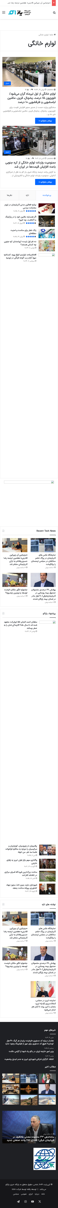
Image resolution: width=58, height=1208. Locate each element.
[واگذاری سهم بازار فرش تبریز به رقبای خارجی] (47, 864)
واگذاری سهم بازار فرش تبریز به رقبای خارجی (22, 862)
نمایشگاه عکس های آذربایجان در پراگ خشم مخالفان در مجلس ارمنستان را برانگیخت (43, 559)
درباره (37, 1194)
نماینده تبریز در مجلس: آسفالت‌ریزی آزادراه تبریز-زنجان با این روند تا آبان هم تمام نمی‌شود (44, 1005)
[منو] (3, 13)
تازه (27, 195)
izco (14, 1189)
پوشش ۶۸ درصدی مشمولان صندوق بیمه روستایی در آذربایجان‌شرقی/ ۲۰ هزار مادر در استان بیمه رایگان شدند (43, 594)
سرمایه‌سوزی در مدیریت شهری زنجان (34, 1140)
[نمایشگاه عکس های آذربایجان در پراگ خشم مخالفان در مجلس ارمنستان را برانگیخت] (43, 545)
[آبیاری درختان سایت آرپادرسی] (29, 1100)
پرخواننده (47, 195)
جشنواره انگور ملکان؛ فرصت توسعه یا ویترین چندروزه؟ (15, 591)
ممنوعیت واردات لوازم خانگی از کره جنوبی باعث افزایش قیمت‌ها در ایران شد (30, 164)
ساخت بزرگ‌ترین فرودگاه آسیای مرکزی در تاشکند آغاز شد (20, 874)
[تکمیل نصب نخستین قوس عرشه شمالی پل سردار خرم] (47, 1100)
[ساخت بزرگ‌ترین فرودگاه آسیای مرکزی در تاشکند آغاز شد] (47, 876)
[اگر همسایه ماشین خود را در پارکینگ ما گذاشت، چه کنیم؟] (47, 221)
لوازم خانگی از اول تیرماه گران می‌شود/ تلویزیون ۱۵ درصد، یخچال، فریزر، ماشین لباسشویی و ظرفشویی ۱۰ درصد (31, 98)
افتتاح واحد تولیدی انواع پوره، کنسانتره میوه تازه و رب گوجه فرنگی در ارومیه (20, 256)
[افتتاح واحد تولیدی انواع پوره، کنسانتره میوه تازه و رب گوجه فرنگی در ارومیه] (47, 364)
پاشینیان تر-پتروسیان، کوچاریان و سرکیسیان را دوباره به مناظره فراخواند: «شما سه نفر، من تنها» (21, 849)
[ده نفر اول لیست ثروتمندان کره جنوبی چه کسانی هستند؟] (47, 245)
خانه (52, 34)
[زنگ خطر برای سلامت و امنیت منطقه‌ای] (47, 233)
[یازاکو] (19, 12)
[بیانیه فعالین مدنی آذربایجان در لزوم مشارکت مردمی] (47, 208)
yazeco (50, 89)
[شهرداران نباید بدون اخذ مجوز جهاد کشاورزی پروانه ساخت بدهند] (47, 889)
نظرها (9, 195)
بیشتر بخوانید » (45, 120)
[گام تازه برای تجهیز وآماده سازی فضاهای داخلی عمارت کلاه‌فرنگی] (29, 1089)
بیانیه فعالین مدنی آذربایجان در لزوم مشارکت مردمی (20, 206)
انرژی (31, 1194)
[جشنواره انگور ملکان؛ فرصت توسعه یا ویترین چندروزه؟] (14, 580)
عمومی (24, 1194)
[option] (27, 1127)
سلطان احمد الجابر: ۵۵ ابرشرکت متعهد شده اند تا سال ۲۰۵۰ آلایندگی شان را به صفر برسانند (20, 625)
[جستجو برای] (54, 13)
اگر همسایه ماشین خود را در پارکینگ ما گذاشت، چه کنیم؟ (20, 218)
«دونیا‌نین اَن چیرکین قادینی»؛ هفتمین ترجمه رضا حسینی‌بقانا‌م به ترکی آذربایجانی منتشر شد (15, 559)
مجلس (16, 1194)
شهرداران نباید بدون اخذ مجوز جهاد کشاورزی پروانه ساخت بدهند (21, 886)
